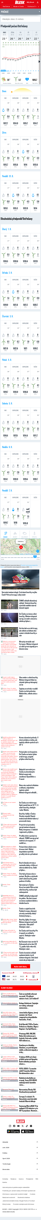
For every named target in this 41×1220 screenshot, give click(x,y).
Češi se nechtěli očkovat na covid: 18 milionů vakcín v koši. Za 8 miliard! (29, 996)
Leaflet (21, 554)
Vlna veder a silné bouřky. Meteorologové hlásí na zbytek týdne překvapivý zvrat (28, 681)
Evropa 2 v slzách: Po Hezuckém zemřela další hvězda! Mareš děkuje (28, 1098)
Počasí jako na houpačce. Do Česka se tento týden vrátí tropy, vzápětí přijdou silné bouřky (28, 755)
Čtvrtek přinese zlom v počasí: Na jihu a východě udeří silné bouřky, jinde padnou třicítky (28, 877)
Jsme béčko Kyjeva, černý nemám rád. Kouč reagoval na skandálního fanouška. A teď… (28, 1016)
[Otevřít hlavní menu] (2, 2)
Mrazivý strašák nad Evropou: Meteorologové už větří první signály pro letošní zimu (28, 645)
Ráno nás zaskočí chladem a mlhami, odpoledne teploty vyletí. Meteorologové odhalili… (28, 789)
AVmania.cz (6, 1080)
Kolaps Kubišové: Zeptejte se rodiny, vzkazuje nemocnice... (28, 1005)
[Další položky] (38, 6)
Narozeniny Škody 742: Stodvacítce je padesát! (27, 1090)
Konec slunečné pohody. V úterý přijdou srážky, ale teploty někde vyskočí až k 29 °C (28, 741)
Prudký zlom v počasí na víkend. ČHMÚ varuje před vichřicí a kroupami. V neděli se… (28, 839)
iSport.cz (5, 1017)
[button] (13, 1131)
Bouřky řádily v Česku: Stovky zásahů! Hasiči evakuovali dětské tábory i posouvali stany (28, 817)
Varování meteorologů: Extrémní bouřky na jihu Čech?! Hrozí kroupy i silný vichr (19, 593)
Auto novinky (7, 1091)
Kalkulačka (33, 980)
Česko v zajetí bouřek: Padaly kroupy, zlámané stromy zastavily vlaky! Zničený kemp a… (27, 912)
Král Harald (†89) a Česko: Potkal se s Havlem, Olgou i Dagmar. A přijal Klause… (28, 1026)
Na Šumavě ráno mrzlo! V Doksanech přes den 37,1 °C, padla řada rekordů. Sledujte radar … (28, 945)
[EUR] (3, 976)
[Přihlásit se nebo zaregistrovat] (38, 2)
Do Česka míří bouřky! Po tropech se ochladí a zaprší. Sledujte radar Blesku (28, 934)
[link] (10, 1126)
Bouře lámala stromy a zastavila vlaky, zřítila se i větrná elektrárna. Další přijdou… (28, 866)
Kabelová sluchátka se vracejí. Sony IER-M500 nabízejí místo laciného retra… (28, 1081)
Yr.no (30, 567)
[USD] (3, 979)
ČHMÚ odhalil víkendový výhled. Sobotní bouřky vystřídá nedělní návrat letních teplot (28, 604)
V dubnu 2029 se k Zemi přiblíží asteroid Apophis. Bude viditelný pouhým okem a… (28, 1060)
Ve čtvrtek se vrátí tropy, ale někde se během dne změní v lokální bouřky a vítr (28, 632)
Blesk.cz (5, 996)
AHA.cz (4, 1004)
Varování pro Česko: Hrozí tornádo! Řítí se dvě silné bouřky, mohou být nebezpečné (28, 888)
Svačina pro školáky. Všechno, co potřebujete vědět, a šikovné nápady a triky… (28, 1048)
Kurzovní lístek (7, 973)
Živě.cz (4, 1061)
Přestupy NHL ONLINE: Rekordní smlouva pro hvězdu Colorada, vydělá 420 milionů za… (28, 1037)
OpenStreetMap (29, 554)
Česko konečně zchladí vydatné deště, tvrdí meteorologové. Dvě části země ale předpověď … (28, 956)
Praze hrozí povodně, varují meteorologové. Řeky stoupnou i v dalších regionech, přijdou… (28, 828)
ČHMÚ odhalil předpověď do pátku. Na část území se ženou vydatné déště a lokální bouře (28, 899)
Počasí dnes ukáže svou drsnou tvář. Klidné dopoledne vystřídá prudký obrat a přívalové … (28, 851)
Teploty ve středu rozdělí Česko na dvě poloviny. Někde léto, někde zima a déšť (28, 692)
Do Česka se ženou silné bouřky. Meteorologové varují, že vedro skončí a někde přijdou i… (28, 617)
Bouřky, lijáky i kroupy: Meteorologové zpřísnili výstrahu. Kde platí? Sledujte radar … (28, 923)
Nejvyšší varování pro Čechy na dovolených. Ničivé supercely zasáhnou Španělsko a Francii (27, 774)
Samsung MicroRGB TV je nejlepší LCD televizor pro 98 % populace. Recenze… (28, 1108)
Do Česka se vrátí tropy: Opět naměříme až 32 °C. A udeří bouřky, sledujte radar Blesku (28, 806)
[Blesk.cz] (20, 2)
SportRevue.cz (7, 1071)
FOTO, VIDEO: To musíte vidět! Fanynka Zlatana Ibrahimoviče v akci (27, 1070)
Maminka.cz (6, 1048)
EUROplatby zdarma (30, 973)
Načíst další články (20, 966)
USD (8, 979)
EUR (8, 976)
